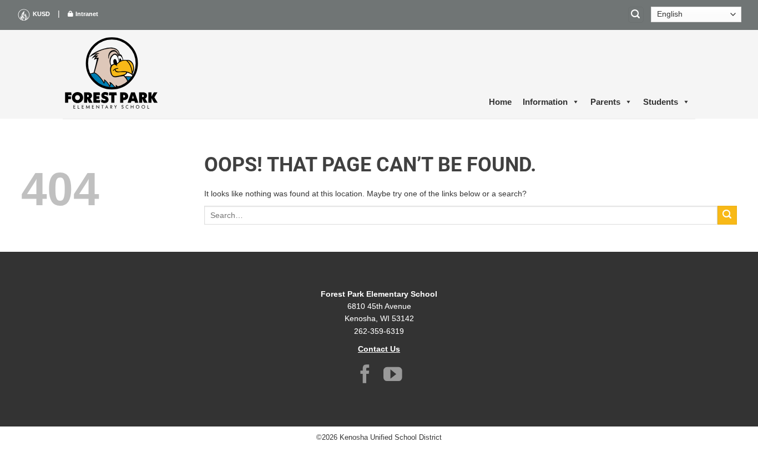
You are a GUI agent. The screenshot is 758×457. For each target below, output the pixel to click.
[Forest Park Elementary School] (113, 74)
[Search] (636, 15)
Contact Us (379, 348)
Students (660, 101)
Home (500, 101)
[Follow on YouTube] (392, 375)
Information (545, 101)
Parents (605, 101)
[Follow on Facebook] (365, 375)
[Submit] (727, 215)
